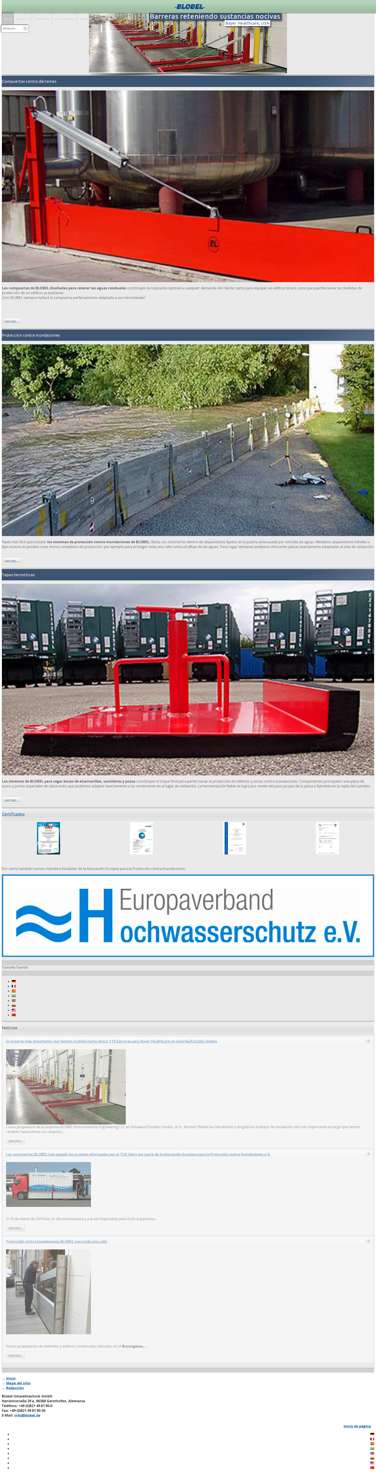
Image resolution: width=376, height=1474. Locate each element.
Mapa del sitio (18, 1383)
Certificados (13, 814)
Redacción (15, 1388)
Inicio (11, 1378)
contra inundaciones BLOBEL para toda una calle (56, 1241)
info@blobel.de (27, 1415)
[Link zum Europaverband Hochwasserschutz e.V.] (188, 955)
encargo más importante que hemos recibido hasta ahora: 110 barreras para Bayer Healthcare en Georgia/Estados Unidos (111, 1041)
